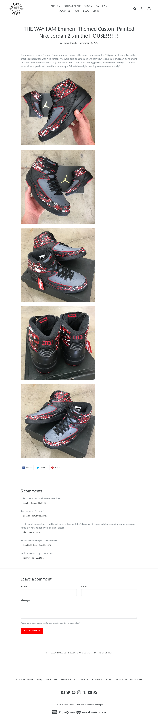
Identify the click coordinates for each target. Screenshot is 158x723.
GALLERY (100, 6)
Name (24, 586)
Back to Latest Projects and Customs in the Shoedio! (81, 653)
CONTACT (97, 679)
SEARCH (85, 679)
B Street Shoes (68, 705)
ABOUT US (65, 11)
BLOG (86, 11)
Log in (96, 11)
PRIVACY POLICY (68, 679)
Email (84, 586)
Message (25, 600)
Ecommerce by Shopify (94, 705)
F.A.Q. (76, 11)
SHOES (54, 6)
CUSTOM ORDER (72, 6)
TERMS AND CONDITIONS (129, 679)
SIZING (109, 679)
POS (79, 705)
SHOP (87, 6)
